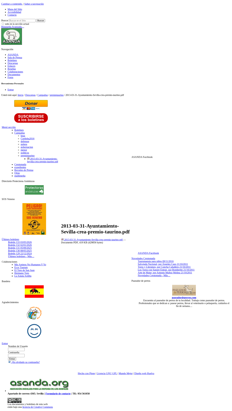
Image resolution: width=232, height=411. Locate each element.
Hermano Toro (21, 273)
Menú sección (9, 127)
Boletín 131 (20, 248)
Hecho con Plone (86, 373)
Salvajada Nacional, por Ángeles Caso (163, 264)
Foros (10, 77)
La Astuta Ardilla (22, 276)
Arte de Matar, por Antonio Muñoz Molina (165, 272)
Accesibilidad (14, 12)
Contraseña (13, 352)
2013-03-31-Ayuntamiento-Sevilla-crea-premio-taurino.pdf (93, 239)
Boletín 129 (20, 253)
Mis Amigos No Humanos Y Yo (30, 264)
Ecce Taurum (21, 267)
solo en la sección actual (17, 24)
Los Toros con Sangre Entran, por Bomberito (166, 269)
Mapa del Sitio (15, 9)
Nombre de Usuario (18, 346)
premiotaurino (57, 95)
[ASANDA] (11, 44)
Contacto (12, 15)
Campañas (42, 95)
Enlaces (11, 66)
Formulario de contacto (58, 393)
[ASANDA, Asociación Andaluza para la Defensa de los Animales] (39, 390)
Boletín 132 (20, 245)
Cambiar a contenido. (12, 4)
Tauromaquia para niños (156, 261)
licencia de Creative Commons (37, 407)
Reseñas (12, 69)
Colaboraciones (15, 71)
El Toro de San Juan (24, 270)
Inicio (20, 95)
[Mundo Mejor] (34, 338)
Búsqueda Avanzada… (12, 26)
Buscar (4, 20)
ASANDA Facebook (148, 253)
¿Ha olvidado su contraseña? (25, 362)
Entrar (11, 89)
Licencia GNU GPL (107, 373)
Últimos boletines (10, 239)
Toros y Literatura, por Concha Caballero (164, 267)
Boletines (12, 60)
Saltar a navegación (34, 4)
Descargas (13, 63)
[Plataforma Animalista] (34, 319)
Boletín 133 (20, 242)
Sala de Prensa (15, 57)
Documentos (14, 74)
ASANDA (13, 54)
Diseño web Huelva (144, 373)
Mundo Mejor (126, 373)
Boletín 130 (20, 250)
